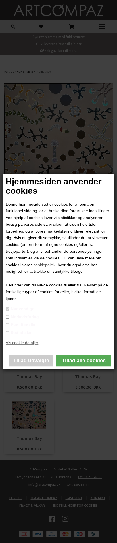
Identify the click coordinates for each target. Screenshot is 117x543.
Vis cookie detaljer (22, 342)
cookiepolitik (44, 265)
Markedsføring (25, 316)
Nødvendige (22, 308)
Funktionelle (23, 324)
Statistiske (21, 333)
